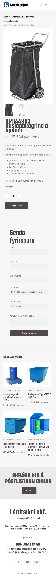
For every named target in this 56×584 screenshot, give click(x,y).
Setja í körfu (17, 205)
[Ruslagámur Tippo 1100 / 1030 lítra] (39, 374)
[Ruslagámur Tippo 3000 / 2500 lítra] (15, 423)
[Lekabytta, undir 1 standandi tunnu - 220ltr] (15, 374)
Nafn (12, 247)
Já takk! (29, 490)
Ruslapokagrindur (11, 21)
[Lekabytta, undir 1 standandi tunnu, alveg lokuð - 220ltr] (39, 423)
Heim (5, 16)
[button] (51, 4)
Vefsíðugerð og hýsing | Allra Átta (28, 573)
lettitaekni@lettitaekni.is (35, 529)
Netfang (14, 261)
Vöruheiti (14, 287)
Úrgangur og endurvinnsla (23, 16)
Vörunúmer (15, 301)
